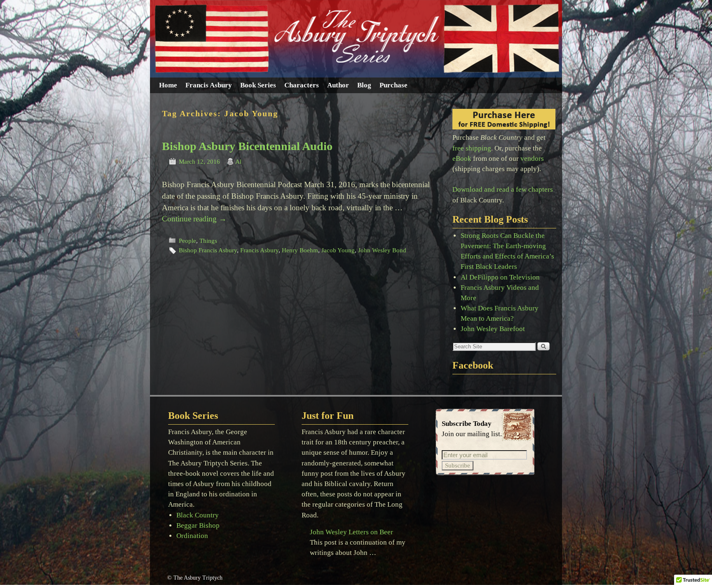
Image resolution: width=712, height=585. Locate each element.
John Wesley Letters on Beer (351, 532)
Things (208, 240)
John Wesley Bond (382, 250)
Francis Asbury (208, 85)
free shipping (471, 148)
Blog (364, 85)
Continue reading (194, 218)
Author (338, 85)
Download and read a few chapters (502, 189)
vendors (532, 158)
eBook (461, 158)
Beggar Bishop (198, 525)
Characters (301, 85)
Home (168, 85)
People (187, 240)
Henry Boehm (300, 250)
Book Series (258, 85)
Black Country (197, 515)
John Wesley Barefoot (493, 329)
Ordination (192, 536)
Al (238, 161)
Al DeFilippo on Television (500, 277)
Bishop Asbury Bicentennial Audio (247, 146)
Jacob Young (338, 250)
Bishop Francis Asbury (208, 250)
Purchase (393, 85)
